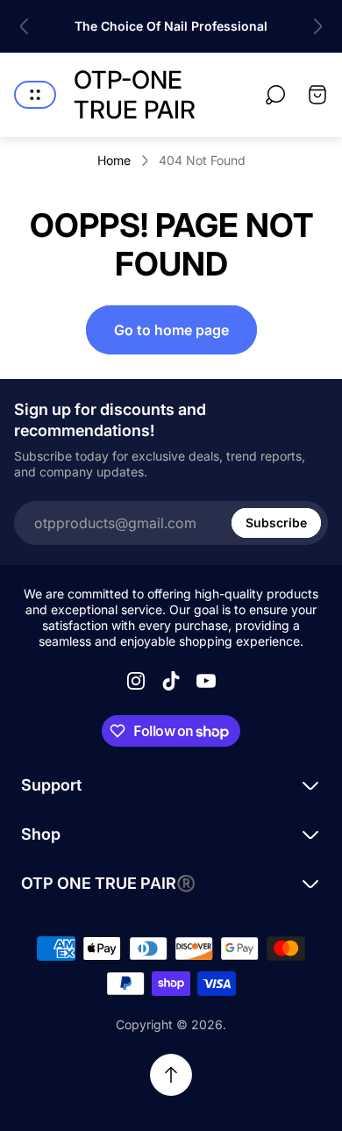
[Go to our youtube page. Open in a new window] (206, 680)
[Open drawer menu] (35, 95)
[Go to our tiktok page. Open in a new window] (171, 680)
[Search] (275, 94)
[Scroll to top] (171, 1075)
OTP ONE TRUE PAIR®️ (108, 883)
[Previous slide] (24, 26)
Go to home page (171, 330)
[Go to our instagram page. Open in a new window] (135, 680)
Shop (41, 834)
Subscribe (276, 522)
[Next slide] (317, 26)
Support (51, 785)
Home (114, 160)
